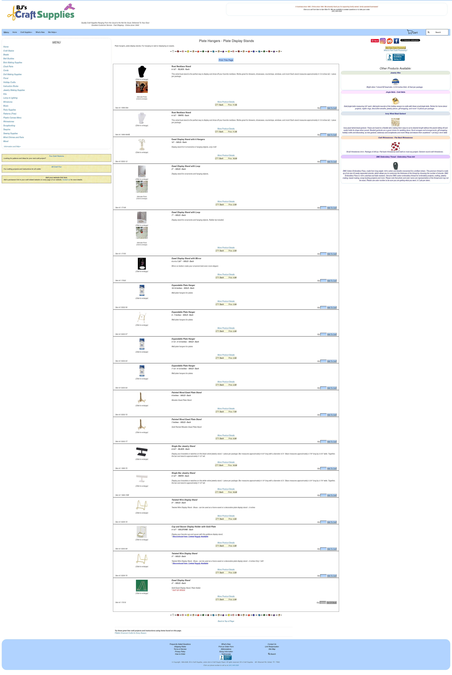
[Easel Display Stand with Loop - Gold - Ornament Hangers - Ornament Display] (141, 171)
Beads (6, 54)
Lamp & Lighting (10, 97)
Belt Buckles (8, 58)
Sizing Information (226, 651)
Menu (6, 32)
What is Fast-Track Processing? (395, 50)
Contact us (66, 180)
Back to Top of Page (226, 621)
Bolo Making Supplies (12, 62)
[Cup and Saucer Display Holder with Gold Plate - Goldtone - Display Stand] (141, 531)
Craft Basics (8, 50)
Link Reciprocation (272, 646)
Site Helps (52, 32)
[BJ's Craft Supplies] (115, 12)
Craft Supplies (25, 32)
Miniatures (7, 101)
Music (5, 105)
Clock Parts (8, 66)
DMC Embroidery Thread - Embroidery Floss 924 (395, 157)
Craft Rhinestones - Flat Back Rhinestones (395, 137)
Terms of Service (180, 649)
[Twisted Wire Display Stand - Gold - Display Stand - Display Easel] (141, 558)
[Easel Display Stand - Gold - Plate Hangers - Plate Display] (141, 585)
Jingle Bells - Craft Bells (395, 92)
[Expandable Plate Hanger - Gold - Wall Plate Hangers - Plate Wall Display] (141, 290)
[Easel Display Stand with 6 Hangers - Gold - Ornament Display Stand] (141, 144)
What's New (40, 32)
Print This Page (226, 59)
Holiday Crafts (9, 82)
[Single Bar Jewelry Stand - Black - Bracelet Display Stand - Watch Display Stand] (141, 451)
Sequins (6, 129)
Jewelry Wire (395, 73)
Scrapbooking (9, 125)
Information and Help (12, 146)
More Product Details (226, 101)
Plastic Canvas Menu (12, 117)
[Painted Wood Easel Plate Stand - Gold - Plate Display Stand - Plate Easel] (141, 397)
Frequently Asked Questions (180, 644)
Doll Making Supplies (12, 74)
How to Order (180, 654)
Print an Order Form (226, 646)
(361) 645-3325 (234, 665)
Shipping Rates (180, 646)
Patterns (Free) (9, 113)
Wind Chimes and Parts (13, 137)
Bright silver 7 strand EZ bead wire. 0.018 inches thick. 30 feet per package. (395, 87)
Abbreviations (226, 649)
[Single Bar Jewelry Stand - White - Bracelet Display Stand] (141, 478)
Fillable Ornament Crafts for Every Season (130, 633)
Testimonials (226, 654)
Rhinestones (8, 121)
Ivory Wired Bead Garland (395, 113)
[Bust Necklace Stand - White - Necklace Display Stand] (141, 117)
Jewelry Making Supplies (14, 90)
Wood (5, 141)
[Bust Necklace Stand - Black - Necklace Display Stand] (141, 71)
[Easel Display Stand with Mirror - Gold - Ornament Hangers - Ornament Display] (141, 263)
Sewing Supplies (10, 133)
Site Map (272, 649)
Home (14, 32)
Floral (5, 78)
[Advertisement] (226, 607)
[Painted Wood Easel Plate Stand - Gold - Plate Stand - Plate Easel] (141, 424)
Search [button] (437, 32)
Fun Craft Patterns (56, 156)
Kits (5, 93)
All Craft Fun (56, 167)
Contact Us (272, 644)
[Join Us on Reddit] (390, 41)
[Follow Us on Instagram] (383, 41)
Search (273, 654)
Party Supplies (9, 109)
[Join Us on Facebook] (396, 41)
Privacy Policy (180, 651)
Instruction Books (10, 86)
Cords (5, 70)
